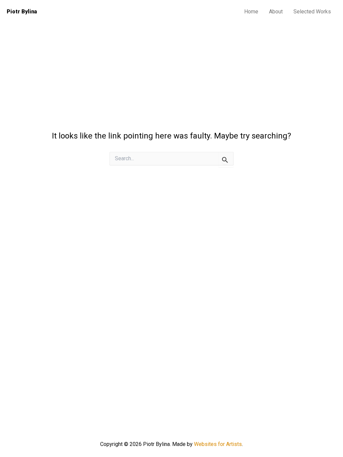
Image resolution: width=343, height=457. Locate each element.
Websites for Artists (218, 444)
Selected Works (312, 11)
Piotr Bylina (22, 11)
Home (251, 11)
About (276, 11)
